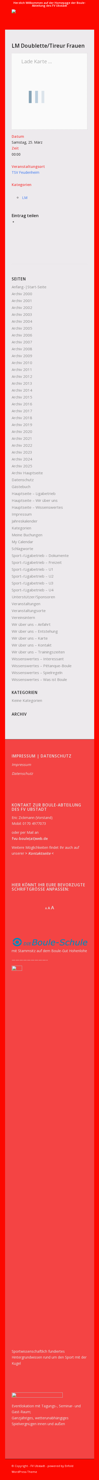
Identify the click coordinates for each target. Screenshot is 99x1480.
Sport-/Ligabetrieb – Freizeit (37, 562)
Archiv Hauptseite (27, 472)
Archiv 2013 (22, 383)
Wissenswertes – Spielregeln (37, 672)
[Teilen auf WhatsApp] (18, 221)
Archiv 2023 (22, 452)
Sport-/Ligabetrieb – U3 (33, 583)
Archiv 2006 (22, 335)
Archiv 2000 (22, 293)
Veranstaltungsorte (29, 610)
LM (24, 197)
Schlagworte (22, 548)
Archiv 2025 (22, 465)
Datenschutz (23, 479)
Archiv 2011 (22, 369)
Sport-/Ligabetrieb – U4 (33, 589)
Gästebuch (21, 486)
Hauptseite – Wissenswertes (37, 507)
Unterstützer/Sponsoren (33, 596)
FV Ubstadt (37, 1466)
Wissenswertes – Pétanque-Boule (42, 665)
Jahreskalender (25, 521)
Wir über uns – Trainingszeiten (38, 651)
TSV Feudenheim (25, 172)
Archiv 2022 (22, 445)
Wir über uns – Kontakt (32, 645)
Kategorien (21, 527)
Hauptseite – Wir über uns (35, 500)
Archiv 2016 (22, 403)
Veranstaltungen (26, 603)
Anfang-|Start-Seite (29, 286)
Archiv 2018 (22, 417)
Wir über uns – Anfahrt (31, 624)
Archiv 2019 (22, 424)
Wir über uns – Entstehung (35, 631)
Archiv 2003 (22, 314)
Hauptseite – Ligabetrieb (34, 493)
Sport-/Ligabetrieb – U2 (33, 576)
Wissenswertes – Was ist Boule (39, 679)
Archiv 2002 (22, 307)
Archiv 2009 (22, 355)
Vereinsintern (23, 617)
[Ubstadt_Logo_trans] (42, 19)
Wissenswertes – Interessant (38, 658)
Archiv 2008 (22, 348)
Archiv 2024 (22, 459)
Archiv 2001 (22, 300)
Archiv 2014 (22, 390)
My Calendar (22, 541)
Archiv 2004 (22, 321)
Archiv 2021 (22, 438)
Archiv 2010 (22, 362)
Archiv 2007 (22, 341)
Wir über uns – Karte (30, 638)
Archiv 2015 (22, 397)
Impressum (22, 514)
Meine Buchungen (27, 534)
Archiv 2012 (22, 376)
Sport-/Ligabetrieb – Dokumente (40, 555)
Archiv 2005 (22, 328)
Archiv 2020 (22, 431)
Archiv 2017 (22, 410)
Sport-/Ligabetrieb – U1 (33, 569)
